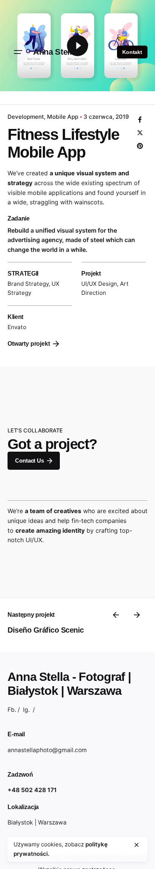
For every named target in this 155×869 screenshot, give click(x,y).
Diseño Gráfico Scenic (46, 630)
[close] (137, 845)
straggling (44, 202)
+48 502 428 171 (32, 790)
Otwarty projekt (29, 343)
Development (26, 116)
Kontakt (132, 52)
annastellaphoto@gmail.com (47, 750)
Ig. (26, 709)
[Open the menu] (18, 52)
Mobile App (62, 116)
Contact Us (29, 460)
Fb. (12, 709)
